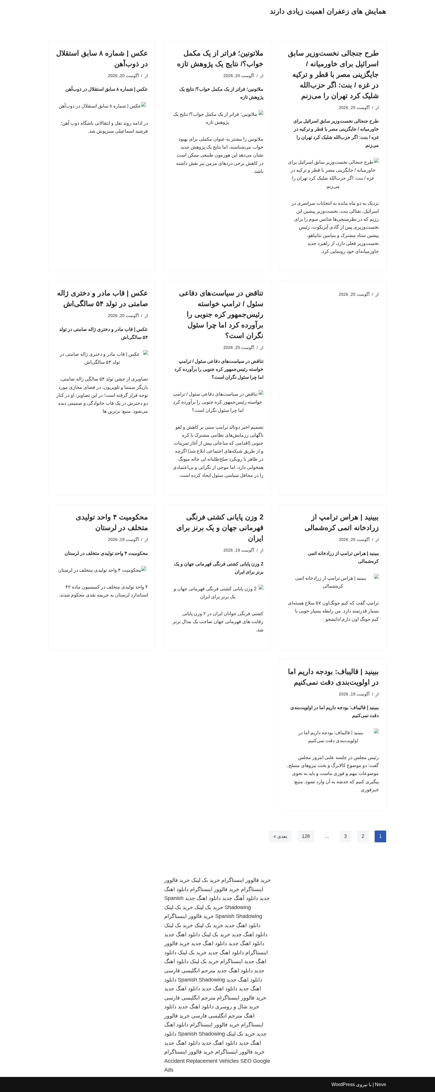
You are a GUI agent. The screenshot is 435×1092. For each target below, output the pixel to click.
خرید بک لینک (205, 880)
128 (306, 836)
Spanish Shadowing (238, 916)
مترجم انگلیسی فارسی (189, 971)
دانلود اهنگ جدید (203, 898)
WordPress (343, 1084)
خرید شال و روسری (237, 1007)
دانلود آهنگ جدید (240, 898)
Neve (380, 1084)
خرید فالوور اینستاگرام (246, 880)
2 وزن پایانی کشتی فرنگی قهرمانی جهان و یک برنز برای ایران (219, 527)
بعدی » (280, 836)
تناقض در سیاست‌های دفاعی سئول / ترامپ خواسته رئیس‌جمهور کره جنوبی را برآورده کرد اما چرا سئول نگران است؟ (221, 314)
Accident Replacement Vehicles (201, 1061)
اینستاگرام (231, 961)
